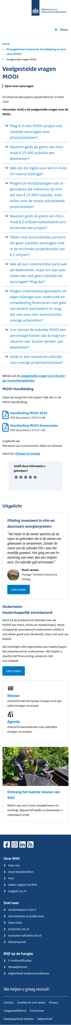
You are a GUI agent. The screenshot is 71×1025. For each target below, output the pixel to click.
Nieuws (13, 695)
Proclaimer (37, 1011)
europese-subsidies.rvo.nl (25, 935)
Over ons (14, 865)
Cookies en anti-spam (31, 1002)
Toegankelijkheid (15, 1011)
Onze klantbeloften (21, 872)
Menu (64, 29)
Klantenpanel (17, 942)
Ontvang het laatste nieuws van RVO (33, 795)
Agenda (13, 721)
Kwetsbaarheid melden (19, 1019)
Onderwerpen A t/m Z (22, 910)
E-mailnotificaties (19, 960)
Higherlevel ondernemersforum (28, 973)
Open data (15, 922)
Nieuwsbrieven (17, 967)
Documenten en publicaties (26, 916)
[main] (35, 435)
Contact (9, 1002)
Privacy (53, 1002)
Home (6, 43)
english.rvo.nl (17, 891)
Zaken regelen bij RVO (22, 885)
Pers (11, 878)
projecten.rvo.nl (18, 929)
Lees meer (18, 589)
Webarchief (44, 1019)
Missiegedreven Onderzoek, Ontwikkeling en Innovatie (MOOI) (36, 52)
